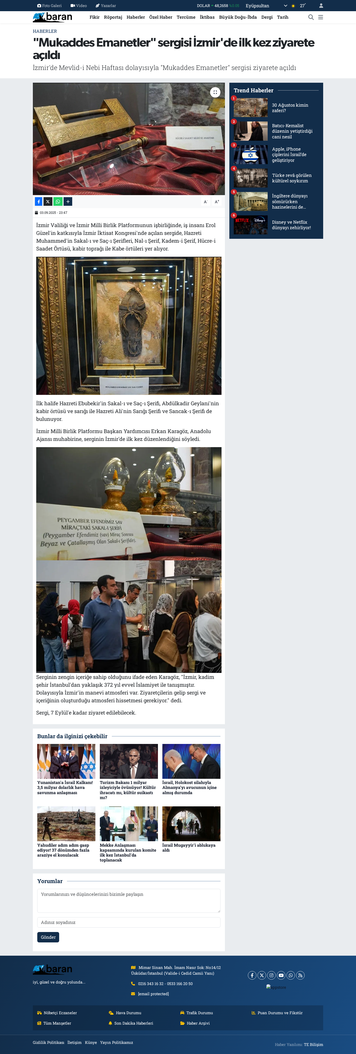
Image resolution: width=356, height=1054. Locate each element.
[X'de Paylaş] (48, 201)
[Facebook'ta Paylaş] (38, 201)
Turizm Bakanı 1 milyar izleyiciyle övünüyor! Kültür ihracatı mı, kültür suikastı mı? (128, 790)
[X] (261, 975)
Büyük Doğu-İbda (238, 17)
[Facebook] (252, 975)
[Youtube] (281, 975)
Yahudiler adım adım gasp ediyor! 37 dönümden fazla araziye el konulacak (63, 850)
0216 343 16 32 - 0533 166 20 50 (165, 983)
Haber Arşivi (198, 1023)
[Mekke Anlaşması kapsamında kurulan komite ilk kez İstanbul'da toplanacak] (129, 823)
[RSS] (300, 975)
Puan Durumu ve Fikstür (280, 1012)
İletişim (74, 1042)
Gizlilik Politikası (48, 1042)
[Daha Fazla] (68, 201)
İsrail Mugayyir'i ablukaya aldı (189, 847)
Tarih (283, 17)
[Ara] (311, 17)
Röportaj (113, 17)
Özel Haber (160, 17)
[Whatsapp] (290, 975)
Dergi (267, 17)
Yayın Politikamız (116, 1042)
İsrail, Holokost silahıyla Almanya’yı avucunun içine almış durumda (189, 787)
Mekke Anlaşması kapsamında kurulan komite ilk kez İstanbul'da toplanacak (128, 852)
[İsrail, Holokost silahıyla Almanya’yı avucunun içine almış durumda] (191, 761)
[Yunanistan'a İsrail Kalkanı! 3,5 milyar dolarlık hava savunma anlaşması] (66, 761)
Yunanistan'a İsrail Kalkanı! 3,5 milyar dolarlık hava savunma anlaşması (65, 787)
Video (81, 5)
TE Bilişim (313, 1044)
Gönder (48, 937)
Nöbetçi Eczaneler (60, 1012)
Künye (91, 1042)
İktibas (207, 17)
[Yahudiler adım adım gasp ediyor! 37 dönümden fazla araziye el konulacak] (66, 823)
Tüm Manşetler (57, 1023)
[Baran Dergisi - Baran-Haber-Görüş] (52, 16)
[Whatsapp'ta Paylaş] (58, 201)
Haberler (136, 17)
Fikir (95, 17)
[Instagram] (271, 975)
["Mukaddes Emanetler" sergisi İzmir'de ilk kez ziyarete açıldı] (129, 139)
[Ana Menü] (320, 17)
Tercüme (186, 17)
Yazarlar (108, 5)
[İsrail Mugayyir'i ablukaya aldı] (191, 823)
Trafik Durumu (199, 1012)
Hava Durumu (128, 1012)
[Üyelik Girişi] (319, 5)
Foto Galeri (52, 5)
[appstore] (276, 987)
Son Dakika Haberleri (133, 1023)
